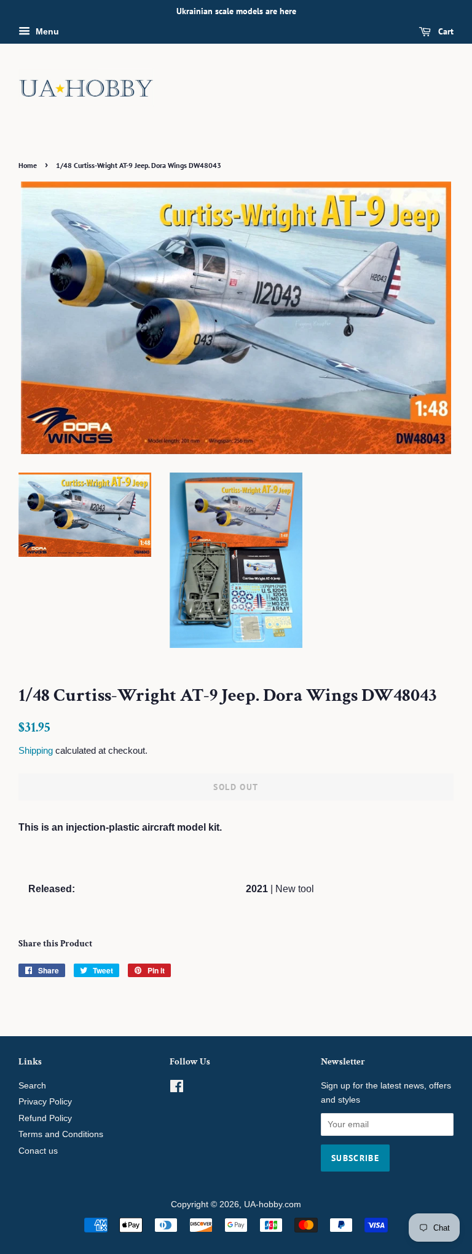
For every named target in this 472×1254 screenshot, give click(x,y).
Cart (445, 31)
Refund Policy (45, 1118)
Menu (46, 31)
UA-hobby (263, 1204)
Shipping (35, 750)
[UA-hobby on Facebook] (177, 1088)
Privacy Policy (45, 1101)
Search (32, 1085)
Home (27, 165)
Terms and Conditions (60, 1134)
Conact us (38, 1151)
